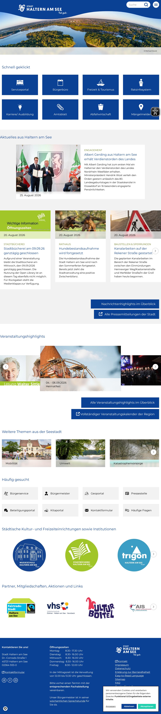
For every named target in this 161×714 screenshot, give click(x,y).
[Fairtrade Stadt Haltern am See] (21, 608)
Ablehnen (129, 706)
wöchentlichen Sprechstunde (67, 701)
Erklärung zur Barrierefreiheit (132, 672)
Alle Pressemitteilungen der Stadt (129, 315)
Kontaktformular (15, 672)
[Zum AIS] (140, 608)
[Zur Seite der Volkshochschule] (60, 608)
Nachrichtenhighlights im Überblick (128, 304)
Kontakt (122, 661)
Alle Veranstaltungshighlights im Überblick (122, 402)
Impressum (122, 665)
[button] (155, 251)
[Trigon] (133, 555)
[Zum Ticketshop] (100, 608)
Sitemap (120, 679)
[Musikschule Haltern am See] (28, 555)
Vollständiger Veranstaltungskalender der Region (119, 415)
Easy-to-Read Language (129, 675)
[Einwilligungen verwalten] (5, 708)
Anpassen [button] (111, 706)
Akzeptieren (146, 706)
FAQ (117, 682)
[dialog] (130, 698)
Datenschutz (123, 668)
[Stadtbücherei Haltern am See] (80, 555)
